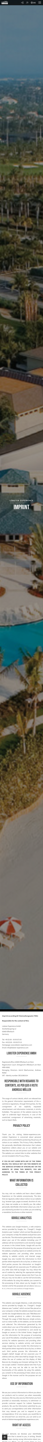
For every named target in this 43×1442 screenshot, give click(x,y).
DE (34, 2)
